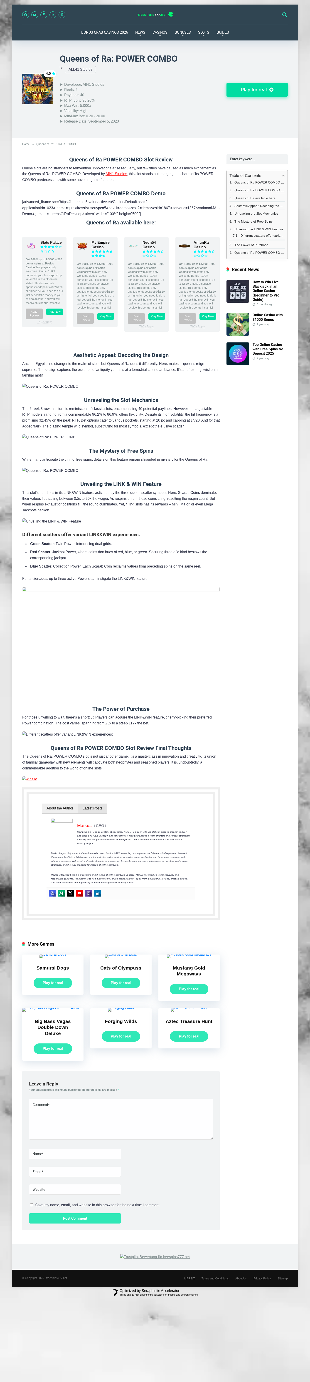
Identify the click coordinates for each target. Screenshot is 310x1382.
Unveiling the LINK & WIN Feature (258, 229)
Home (26, 144)
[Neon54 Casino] (133, 250)
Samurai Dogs (53, 968)
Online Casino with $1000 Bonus (268, 317)
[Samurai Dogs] (52, 954)
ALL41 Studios (80, 69)
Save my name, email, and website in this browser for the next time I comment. (97, 1205)
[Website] (62, 14)
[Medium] (61, 893)
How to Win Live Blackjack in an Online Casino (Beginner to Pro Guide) (266, 291)
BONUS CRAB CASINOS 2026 (104, 32)
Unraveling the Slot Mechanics (256, 213)
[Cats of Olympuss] (121, 954)
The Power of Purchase (251, 245)
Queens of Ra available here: (255, 198)
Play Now (55, 311)
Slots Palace (51, 242)
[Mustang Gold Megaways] (189, 954)
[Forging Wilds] (121, 1008)
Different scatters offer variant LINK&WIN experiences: (263, 235)
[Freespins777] (155, 14)
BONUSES (183, 32)
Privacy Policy (262, 1278)
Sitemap (283, 1278)
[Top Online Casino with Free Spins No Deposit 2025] (237, 364)
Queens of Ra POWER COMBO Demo (259, 190)
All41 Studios (116, 174)
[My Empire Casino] (82, 250)
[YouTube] (34, 14)
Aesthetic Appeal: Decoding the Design (259, 206)
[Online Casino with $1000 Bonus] (237, 334)
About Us (241, 1278)
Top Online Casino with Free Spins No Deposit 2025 (268, 348)
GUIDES (223, 32)
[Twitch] (88, 893)
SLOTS (203, 32)
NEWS (140, 32)
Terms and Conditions (215, 1278)
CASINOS (160, 32)
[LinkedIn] (52, 14)
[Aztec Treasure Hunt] (189, 1008)
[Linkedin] (97, 893)
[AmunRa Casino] (184, 250)
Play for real (254, 89)
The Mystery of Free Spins (253, 221)
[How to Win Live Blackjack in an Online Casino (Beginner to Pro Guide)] (237, 301)
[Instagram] (43, 14)
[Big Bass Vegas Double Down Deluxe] (53, 1008)
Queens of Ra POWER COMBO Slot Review (259, 182)
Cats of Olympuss (120, 968)
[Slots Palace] (31, 250)
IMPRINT (189, 1278)
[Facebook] (25, 14)
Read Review (34, 313)
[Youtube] (79, 893)
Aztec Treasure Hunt (189, 1021)
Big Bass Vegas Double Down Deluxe (53, 1027)
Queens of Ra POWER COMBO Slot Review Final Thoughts (259, 252)
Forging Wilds (121, 1021)
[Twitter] (70, 893)
